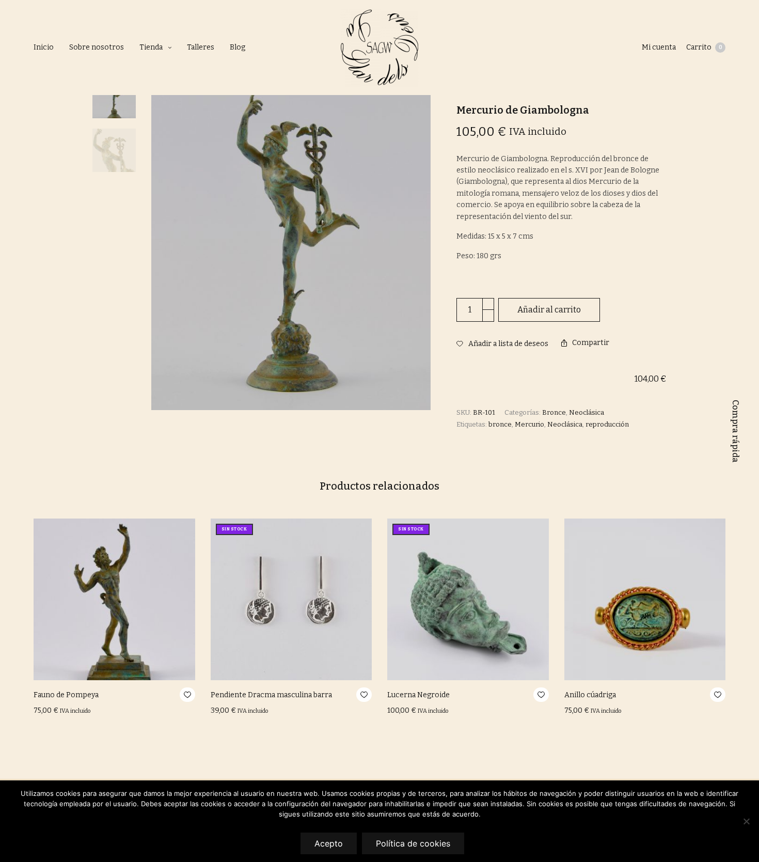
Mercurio (529, 424)
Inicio (44, 47)
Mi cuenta (659, 47)
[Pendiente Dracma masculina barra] (291, 599)
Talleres (200, 47)
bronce (500, 424)
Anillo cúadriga (590, 695)
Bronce (554, 412)
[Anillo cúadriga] (645, 599)
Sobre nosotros (96, 47)
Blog (237, 47)
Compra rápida (735, 431)
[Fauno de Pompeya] (114, 599)
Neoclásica (586, 412)
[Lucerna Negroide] (468, 599)
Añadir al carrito (549, 310)
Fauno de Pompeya (66, 695)
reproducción (607, 424)
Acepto (328, 843)
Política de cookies (413, 843)
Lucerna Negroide (418, 695)
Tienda (151, 47)
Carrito (704, 47)
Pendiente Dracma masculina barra (271, 695)
